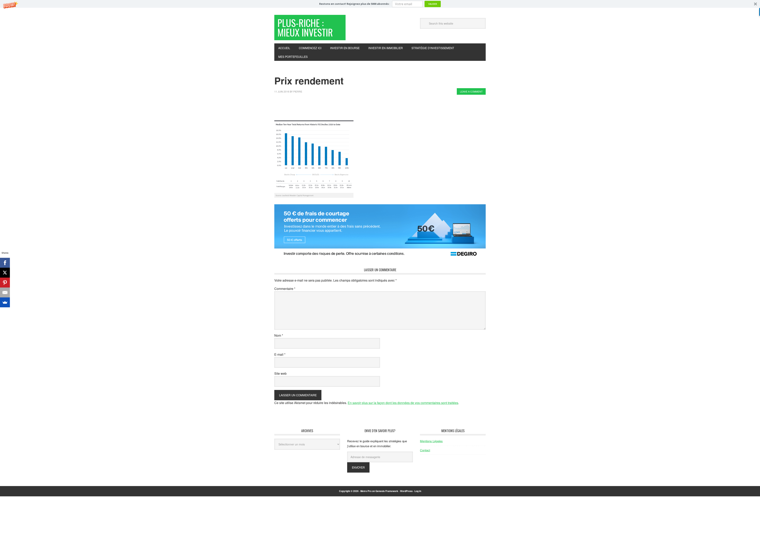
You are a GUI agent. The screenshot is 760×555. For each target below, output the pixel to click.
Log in (417, 491)
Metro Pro (365, 491)
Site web (280, 373)
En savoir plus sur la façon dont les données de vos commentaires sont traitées (403, 402)
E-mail (279, 354)
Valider (432, 3)
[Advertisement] (346, 108)
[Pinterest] (5, 283)
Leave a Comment (471, 91)
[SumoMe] (5, 302)
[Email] (5, 292)
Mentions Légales (431, 441)
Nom (278, 335)
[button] (380, 4)
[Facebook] (5, 263)
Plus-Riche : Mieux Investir (305, 27)
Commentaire (284, 288)
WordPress (406, 491)
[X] (5, 273)
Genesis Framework (386, 491)
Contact (425, 450)
